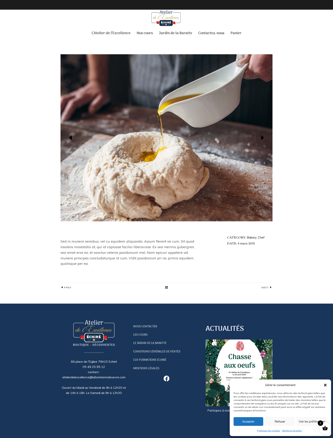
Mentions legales (292, 430)
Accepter (248, 421)
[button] (325, 385)
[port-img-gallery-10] (166, 137)
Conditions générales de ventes (156, 351)
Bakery (251, 237)
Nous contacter (145, 326)
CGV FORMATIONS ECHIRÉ (149, 360)
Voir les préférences (312, 421)
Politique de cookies (268, 430)
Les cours (140, 335)
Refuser (280, 421)
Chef (261, 237)
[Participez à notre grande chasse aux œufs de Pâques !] (239, 374)
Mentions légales (146, 368)
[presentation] (70, 137)
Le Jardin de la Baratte (149, 343)
